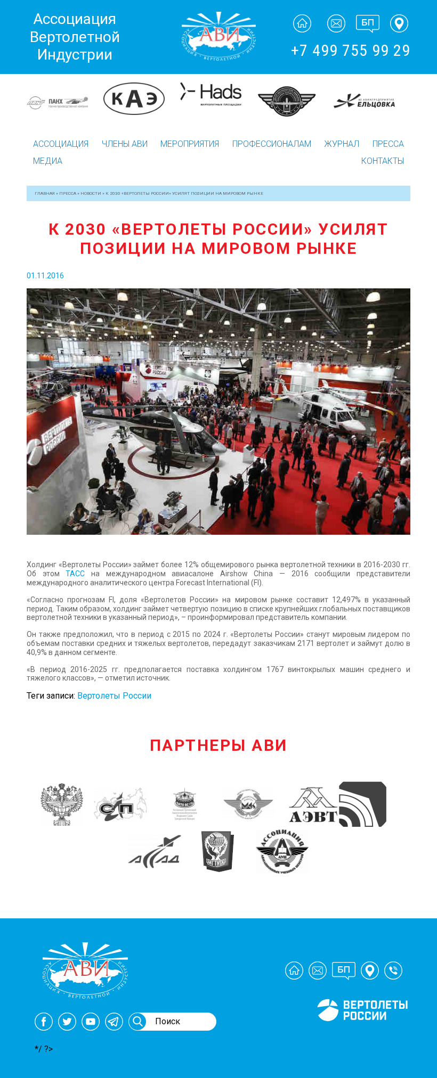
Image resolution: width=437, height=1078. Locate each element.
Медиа (47, 161)
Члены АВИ (125, 144)
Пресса (388, 144)
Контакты (382, 161)
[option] (65, 94)
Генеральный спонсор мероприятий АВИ (361, 1034)
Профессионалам (271, 144)
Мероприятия (189, 144)
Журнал (341, 144)
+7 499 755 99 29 (350, 50)
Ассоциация (60, 144)
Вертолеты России (114, 696)
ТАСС (75, 573)
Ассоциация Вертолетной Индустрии (75, 36)
